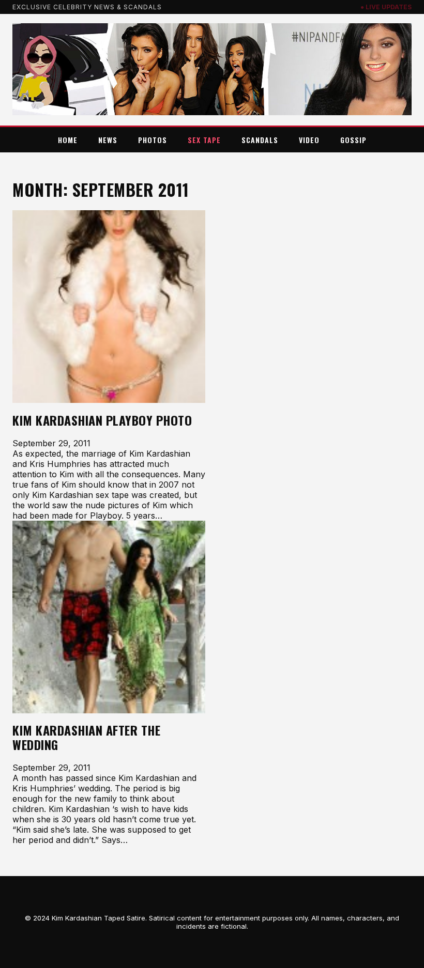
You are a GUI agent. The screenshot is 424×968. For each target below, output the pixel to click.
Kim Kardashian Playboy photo (102, 420)
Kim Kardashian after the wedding (86, 737)
